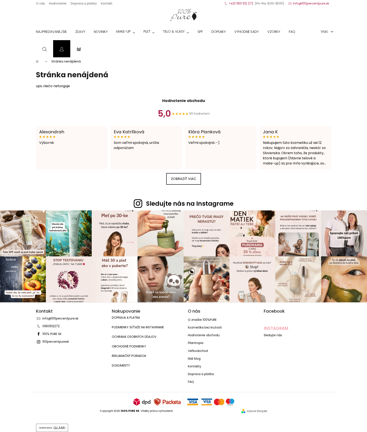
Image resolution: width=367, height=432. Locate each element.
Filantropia (195, 343)
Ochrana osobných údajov (134, 337)
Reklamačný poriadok (129, 356)
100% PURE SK (51, 334)
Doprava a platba (84, 2)
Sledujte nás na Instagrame (190, 203)
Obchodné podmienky (129, 346)
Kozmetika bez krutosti (205, 327)
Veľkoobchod (198, 351)
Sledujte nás (273, 335)
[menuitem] (51, 32)
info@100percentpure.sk (60, 318)
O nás (40, 2)
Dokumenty (121, 366)
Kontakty (194, 366)
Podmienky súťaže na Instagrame (138, 327)
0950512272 (51, 326)
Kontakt (106, 2)
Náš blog (194, 358)
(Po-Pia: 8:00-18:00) (256, 2)
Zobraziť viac (183, 178)
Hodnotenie (57, 2)
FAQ (191, 382)
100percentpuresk (55, 341)
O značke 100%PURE (202, 320)
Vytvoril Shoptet (257, 411)
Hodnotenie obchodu (183, 100)
